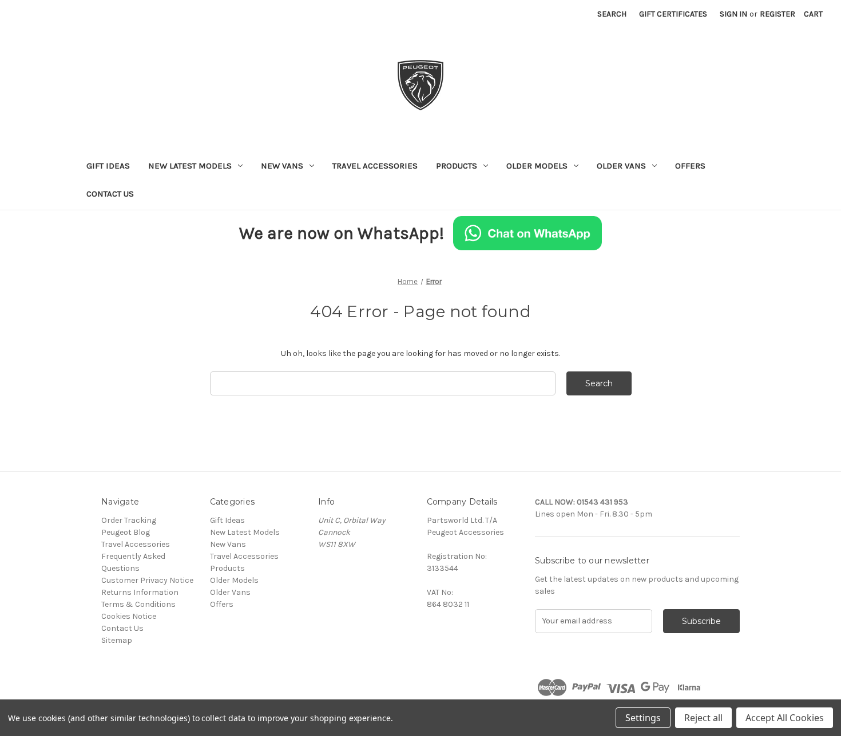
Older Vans (621, 166)
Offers (690, 166)
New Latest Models (190, 166)
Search (611, 14)
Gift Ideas (108, 166)
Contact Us (110, 194)
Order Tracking (128, 520)
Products (456, 166)
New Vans (282, 166)
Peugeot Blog (125, 532)
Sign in (733, 14)
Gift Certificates (673, 14)
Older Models (537, 166)
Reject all (703, 717)
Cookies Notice (128, 616)
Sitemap (116, 640)
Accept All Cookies (784, 717)
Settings (643, 717)
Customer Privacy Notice (147, 580)
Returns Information (139, 592)
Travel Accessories (375, 166)
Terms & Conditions (138, 604)
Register (777, 14)
